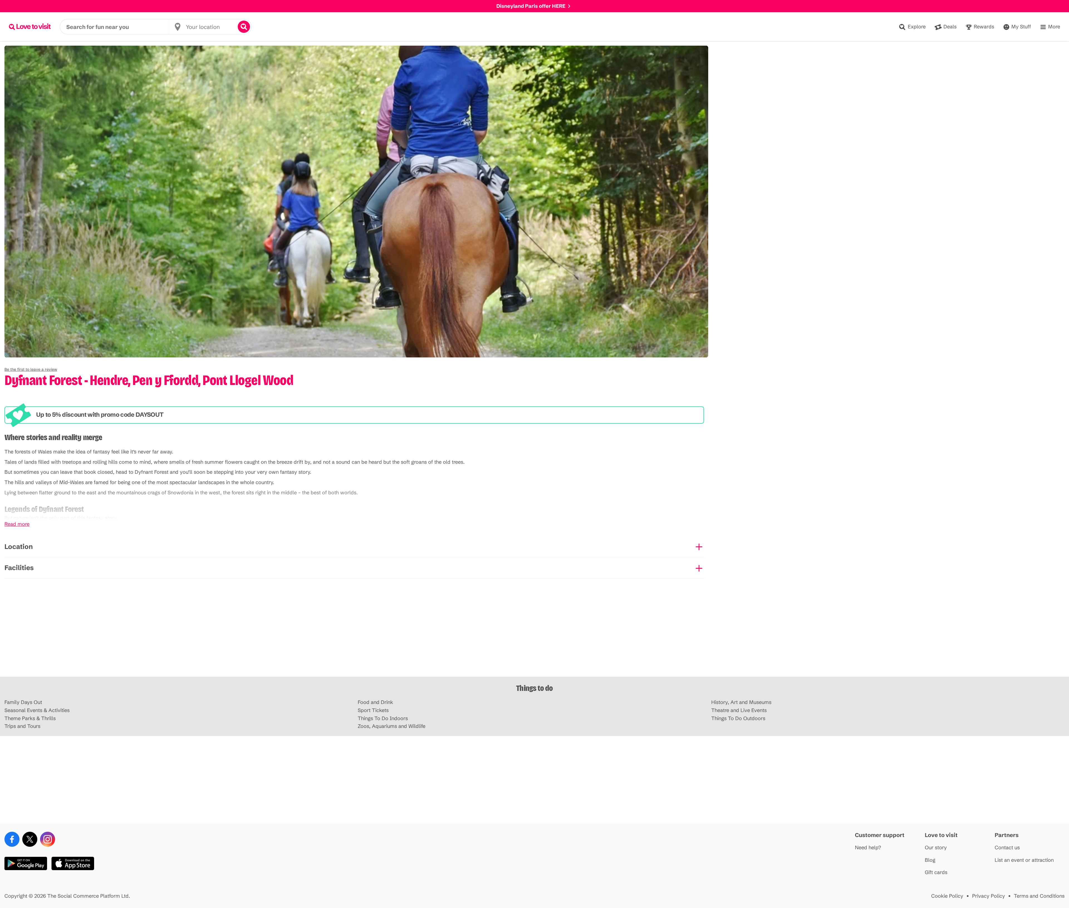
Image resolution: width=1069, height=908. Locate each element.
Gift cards (936, 872)
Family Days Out (23, 702)
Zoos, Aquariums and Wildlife (391, 726)
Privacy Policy (988, 896)
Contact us (1007, 848)
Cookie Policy (947, 896)
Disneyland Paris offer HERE (530, 6)
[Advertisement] (534, 633)
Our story (936, 848)
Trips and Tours (22, 726)
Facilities (19, 568)
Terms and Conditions (1039, 896)
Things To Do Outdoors (738, 719)
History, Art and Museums (741, 702)
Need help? (868, 848)
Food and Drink (375, 702)
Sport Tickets (373, 710)
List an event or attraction (1024, 860)
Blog (930, 860)
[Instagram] (47, 839)
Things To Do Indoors (383, 719)
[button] (30, 369)
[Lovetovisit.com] (30, 26)
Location (18, 547)
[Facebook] (11, 839)
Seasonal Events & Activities (37, 710)
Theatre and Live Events (739, 710)
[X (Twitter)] (29, 839)
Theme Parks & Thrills (30, 719)
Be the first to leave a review (30, 369)
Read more (17, 524)
